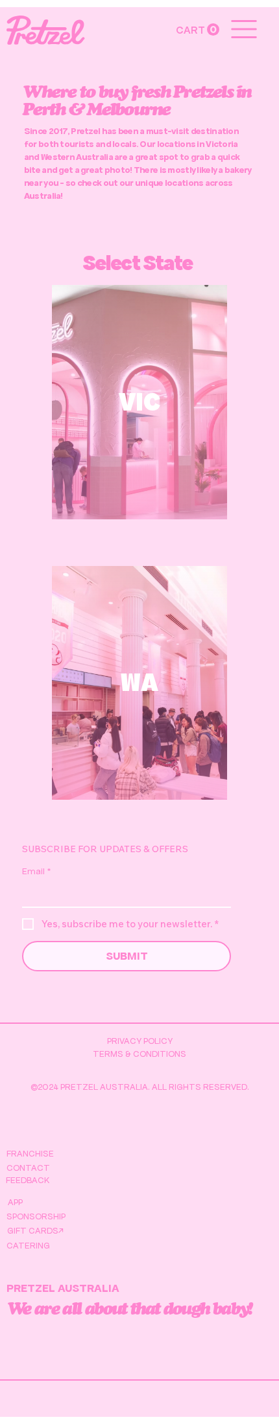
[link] (197, 29)
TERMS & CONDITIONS (139, 1053)
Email (36, 871)
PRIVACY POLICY (140, 1040)
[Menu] (244, 29)
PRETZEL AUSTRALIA (62, 1288)
